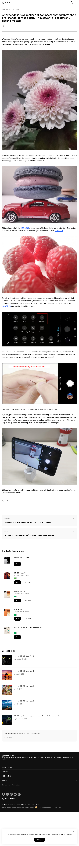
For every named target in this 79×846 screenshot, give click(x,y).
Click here (69, 834)
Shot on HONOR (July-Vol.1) (24, 701)
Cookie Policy (31, 804)
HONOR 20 (25, 228)
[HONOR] (7, 756)
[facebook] (7, 26)
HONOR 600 (18, 609)
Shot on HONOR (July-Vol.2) (24, 686)
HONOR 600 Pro (19, 591)
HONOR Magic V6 (20, 573)
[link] (3, 794)
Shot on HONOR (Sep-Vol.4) (24, 656)
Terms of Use (11, 804)
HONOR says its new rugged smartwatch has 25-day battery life (37, 716)
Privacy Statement (21, 804)
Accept (39, 840)
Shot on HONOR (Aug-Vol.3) (24, 671)
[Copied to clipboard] (11, 26)
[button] (17, 564)
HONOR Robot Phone (21, 557)
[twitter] (3, 26)
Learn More (27, 564)
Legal (37, 804)
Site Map (4, 804)
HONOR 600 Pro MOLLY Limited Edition (28, 628)
